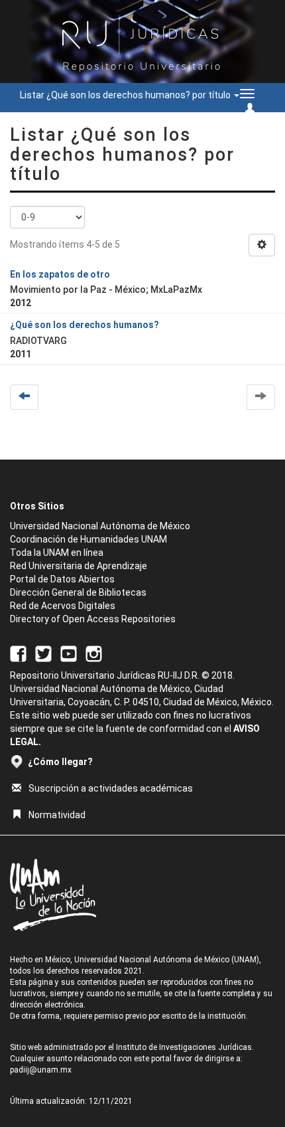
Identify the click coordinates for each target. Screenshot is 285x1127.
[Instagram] (94, 653)
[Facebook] (18, 653)
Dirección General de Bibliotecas (78, 592)
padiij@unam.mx (41, 1070)
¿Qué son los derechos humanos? (84, 324)
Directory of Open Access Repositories (93, 619)
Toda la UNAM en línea (56, 552)
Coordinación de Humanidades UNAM (88, 539)
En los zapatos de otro (60, 274)
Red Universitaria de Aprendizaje (78, 566)
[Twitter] (43, 653)
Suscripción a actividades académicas (110, 788)
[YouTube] (68, 653)
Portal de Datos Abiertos (62, 579)
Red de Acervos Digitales (62, 605)
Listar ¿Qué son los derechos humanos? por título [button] (126, 95)
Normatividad (57, 815)
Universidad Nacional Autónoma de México (100, 526)
